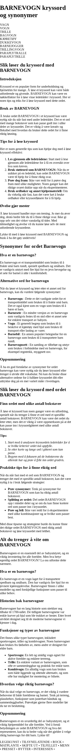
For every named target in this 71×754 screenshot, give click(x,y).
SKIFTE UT (30, 745)
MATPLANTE (9, 745)
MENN (64, 745)
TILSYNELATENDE (36, 742)
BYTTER (24, 749)
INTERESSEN (43, 749)
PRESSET (8, 749)
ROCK (57, 742)
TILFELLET (49, 745)
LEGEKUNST (9, 742)
